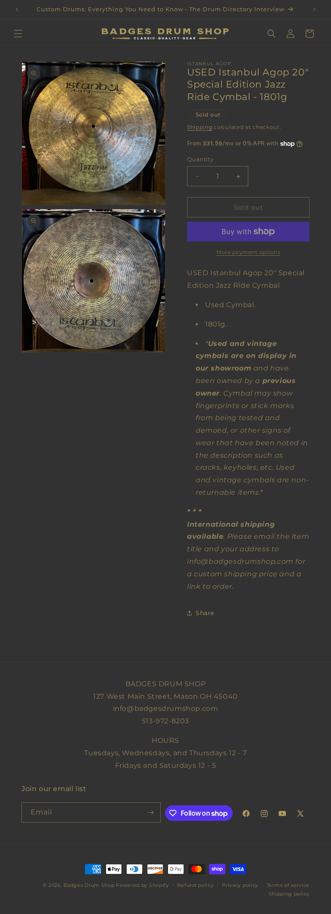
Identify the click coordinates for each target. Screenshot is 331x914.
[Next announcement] (314, 9)
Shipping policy (289, 894)
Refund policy (195, 885)
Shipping (199, 127)
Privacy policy (240, 885)
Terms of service (288, 885)
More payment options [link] (248, 252)
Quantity (200, 159)
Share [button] (205, 613)
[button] (18, 33)
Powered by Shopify (142, 885)
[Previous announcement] (16, 9)
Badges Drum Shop (88, 885)
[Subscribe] (150, 812)
